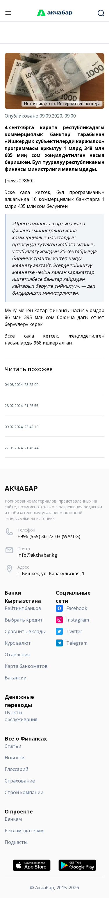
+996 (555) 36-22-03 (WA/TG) (48, 536)
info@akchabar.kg (37, 555)
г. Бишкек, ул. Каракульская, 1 (51, 573)
